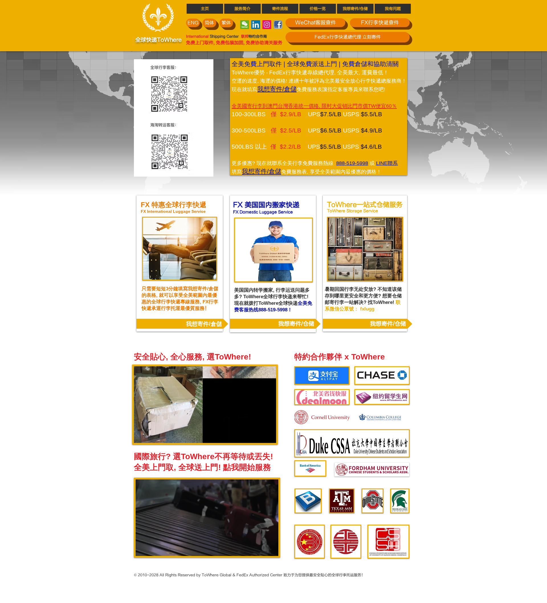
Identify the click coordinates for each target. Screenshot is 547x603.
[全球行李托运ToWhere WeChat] (244, 24)
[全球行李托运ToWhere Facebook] (278, 24)
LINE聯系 (387, 163)
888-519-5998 (352, 163)
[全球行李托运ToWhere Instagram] (266, 24)
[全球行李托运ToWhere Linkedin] (255, 24)
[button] (204, 436)
